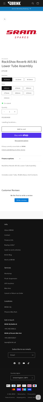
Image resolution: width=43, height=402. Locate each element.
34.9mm (30, 79)
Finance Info (8, 240)
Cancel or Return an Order (13, 293)
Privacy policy (32, 394)
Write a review (21, 200)
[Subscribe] (32, 355)
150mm (28, 88)
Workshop (8, 273)
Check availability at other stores (13, 150)
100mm (6, 88)
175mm (6, 93)
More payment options (21, 140)
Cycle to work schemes (12, 250)
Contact (7, 235)
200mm (18, 93)
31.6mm (18, 79)
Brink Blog (8, 255)
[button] (4, 3)
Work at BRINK (9, 260)
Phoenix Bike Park (10, 312)
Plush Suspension (10, 278)
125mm (17, 88)
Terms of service (10, 397)
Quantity (4, 107)
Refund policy (21, 394)
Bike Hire (7, 288)
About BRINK (9, 230)
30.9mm (7, 79)
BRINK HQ (7, 307)
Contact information (34, 397)
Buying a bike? (9, 245)
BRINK (13, 394)
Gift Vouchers (9, 283)
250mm (8, 98)
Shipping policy (21, 397)
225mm (29, 93)
